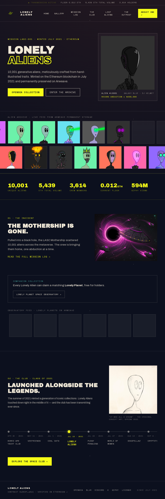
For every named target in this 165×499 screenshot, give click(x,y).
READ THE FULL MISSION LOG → (29, 256)
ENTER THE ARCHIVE (63, 92)
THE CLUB (92, 13)
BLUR (89, 490)
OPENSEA (78, 490)
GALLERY (59, 13)
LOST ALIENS (108, 13)
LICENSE (126, 490)
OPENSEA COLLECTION (25, 92)
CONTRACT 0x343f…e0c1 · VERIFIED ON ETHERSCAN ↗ (38, 492)
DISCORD (99, 490)
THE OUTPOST (126, 13)
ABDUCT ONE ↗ (147, 13)
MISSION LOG (76, 13)
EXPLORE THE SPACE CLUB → (30, 461)
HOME (46, 13)
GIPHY (115, 490)
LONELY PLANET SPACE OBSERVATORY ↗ (38, 294)
